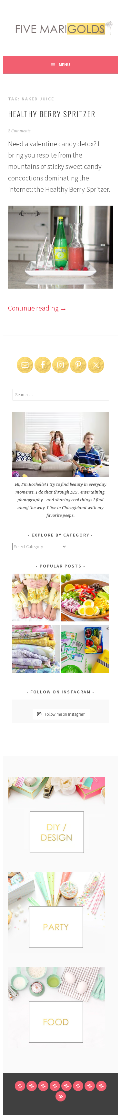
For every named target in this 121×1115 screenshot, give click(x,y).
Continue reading (37, 307)
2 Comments (19, 131)
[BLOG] (31, 1086)
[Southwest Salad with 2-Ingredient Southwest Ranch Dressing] (85, 599)
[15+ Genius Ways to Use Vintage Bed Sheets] (36, 650)
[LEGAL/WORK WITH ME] (101, 1086)
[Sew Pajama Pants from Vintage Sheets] (36, 599)
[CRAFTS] (66, 1086)
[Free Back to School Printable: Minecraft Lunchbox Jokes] (85, 650)
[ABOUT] (43, 1086)
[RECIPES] (78, 1086)
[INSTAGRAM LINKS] (60, 1096)
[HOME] (20, 1086)
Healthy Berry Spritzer (52, 113)
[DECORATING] (55, 1086)
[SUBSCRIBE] (90, 1086)
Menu (64, 64)
